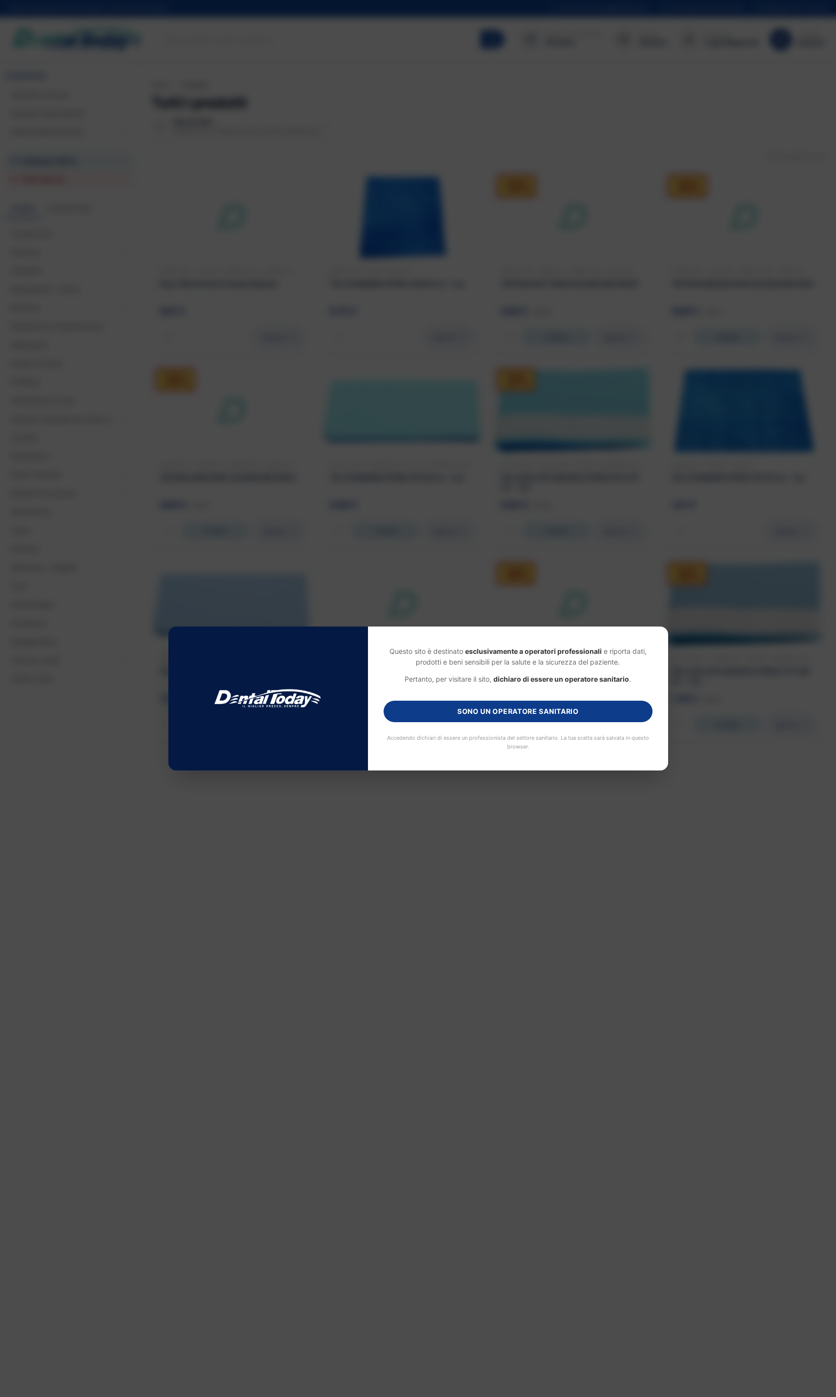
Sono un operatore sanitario (518, 711)
